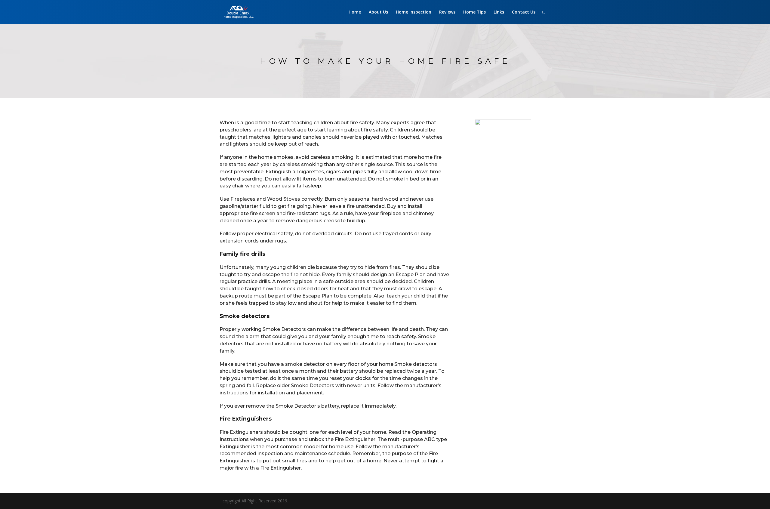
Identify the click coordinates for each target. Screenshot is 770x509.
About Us (378, 12)
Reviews (447, 12)
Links (499, 12)
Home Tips (474, 12)
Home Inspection (413, 12)
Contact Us (523, 12)
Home (355, 12)
